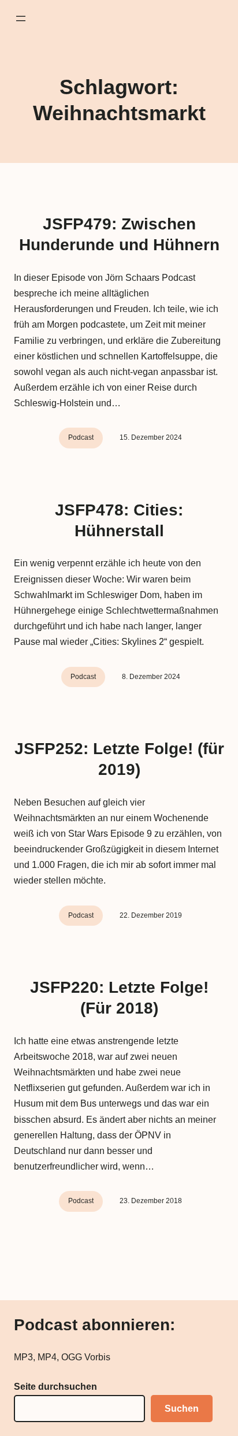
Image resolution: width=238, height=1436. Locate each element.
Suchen (182, 1408)
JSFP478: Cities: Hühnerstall (119, 520)
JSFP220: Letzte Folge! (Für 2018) (119, 997)
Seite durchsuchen (55, 1387)
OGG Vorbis (85, 1357)
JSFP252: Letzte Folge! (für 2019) (119, 759)
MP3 (23, 1357)
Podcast (81, 437)
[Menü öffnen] (21, 18)
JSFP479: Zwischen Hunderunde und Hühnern (119, 234)
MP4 (47, 1357)
